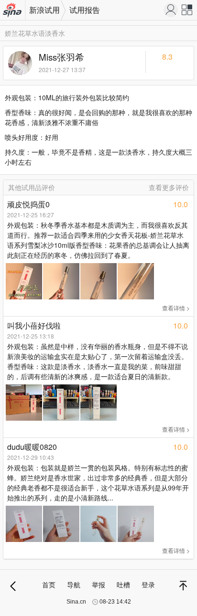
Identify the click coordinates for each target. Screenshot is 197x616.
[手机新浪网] (171, 10)
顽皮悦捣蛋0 (28, 204)
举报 (98, 584)
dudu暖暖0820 (32, 446)
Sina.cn (76, 601)
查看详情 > (176, 308)
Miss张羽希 (61, 57)
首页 (48, 584)
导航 (73, 584)
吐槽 (123, 584)
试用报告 (84, 9)
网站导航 (187, 12)
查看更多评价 (169, 187)
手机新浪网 (12, 10)
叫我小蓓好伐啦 (34, 325)
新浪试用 (44, 9)
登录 (148, 584)
